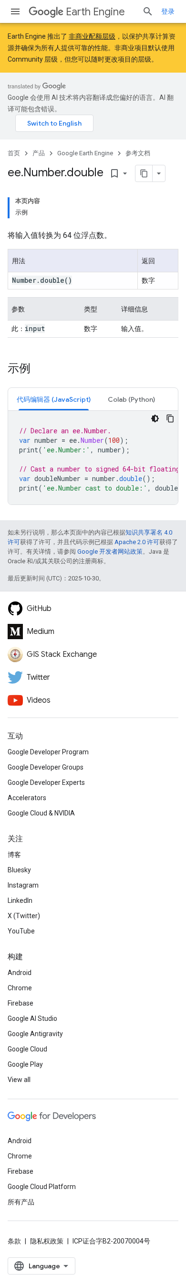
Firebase (20, 1003)
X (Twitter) (24, 916)
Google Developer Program (48, 752)
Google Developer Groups (45, 767)
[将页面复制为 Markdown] (144, 173)
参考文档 (137, 153)
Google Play (25, 1064)
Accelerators (27, 798)
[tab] (53, 399)
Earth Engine (95, 11)
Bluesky (19, 870)
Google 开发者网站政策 (110, 551)
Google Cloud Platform (42, 1186)
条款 (14, 1241)
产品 (38, 153)
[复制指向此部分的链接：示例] (40, 369)
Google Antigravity (35, 1034)
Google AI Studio (32, 1018)
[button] (53, 399)
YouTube (21, 931)
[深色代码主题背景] (155, 418)
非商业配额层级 (92, 36)
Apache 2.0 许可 (136, 542)
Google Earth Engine (85, 153)
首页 (14, 153)
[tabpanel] (93, 457)
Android (19, 972)
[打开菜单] (15, 11)
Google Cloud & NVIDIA (41, 813)
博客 (14, 854)
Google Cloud (27, 1049)
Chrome (20, 988)
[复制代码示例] (170, 418)
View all (19, 1079)
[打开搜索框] (148, 11)
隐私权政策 (46, 1241)
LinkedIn (20, 900)
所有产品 (21, 1202)
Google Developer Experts (46, 782)
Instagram (23, 885)
